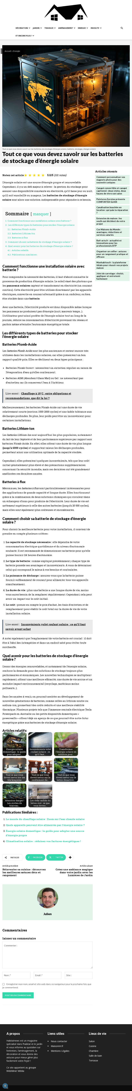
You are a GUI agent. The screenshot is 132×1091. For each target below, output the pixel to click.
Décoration (22, 28)
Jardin (36, 28)
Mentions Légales (60, 1050)
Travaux (48, 28)
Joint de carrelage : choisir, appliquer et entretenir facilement (110, 276)
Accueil (8, 51)
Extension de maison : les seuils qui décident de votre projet (110, 221)
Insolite (95, 28)
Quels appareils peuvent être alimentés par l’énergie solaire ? (45, 825)
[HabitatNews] (66, 12)
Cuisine (92, 1046)
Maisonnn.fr (57, 1046)
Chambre (93, 1050)
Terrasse (93, 1060)
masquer (41, 213)
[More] (70, 857)
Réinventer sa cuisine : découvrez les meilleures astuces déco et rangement (24, 872)
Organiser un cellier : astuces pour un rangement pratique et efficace (112, 254)
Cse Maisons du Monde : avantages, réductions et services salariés (109, 232)
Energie (82, 28)
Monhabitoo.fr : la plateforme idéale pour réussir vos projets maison (112, 265)
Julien (47, 913)
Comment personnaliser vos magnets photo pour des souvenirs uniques (110, 180)
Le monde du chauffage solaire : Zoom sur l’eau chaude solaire (45, 819)
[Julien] (47, 898)
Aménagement (65, 28)
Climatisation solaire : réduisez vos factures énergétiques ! (43, 841)
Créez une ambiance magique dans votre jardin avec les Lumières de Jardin (74, 872)
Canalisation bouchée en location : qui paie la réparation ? (112, 210)
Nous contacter (59, 1041)
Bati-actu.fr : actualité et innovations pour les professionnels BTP (109, 243)
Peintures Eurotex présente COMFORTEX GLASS (110, 200)
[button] (122, 28)
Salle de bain (95, 1055)
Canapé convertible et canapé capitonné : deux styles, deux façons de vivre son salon (111, 191)
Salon (92, 1041)
